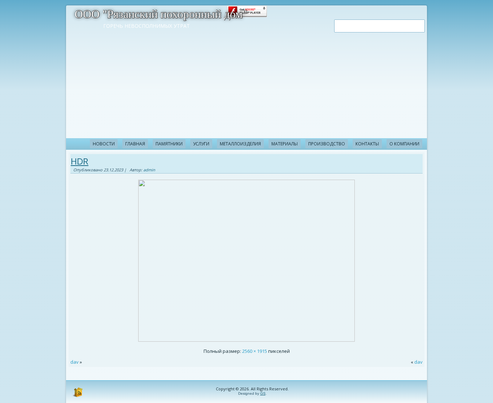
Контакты (367, 144)
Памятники (169, 144)
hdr (79, 161)
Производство (326, 144)
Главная (135, 144)
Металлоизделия (240, 144)
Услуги (201, 144)
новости (104, 144)
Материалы (284, 144)
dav (74, 362)
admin (149, 169)
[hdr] (246, 340)
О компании (404, 144)
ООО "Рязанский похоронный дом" (161, 14)
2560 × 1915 (254, 351)
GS (263, 393)
